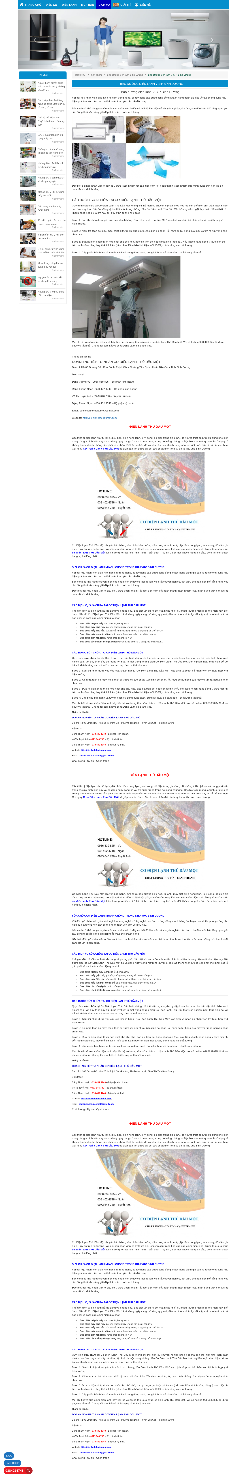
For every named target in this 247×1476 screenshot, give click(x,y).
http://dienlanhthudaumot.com (100, 417)
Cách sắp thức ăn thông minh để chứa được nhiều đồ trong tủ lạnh (51, 104)
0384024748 (14, 1470)
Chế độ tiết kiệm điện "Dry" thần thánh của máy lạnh (51, 121)
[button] (34, 39)
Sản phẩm (96, 74)
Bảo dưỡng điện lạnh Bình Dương (125, 74)
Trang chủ (80, 74)
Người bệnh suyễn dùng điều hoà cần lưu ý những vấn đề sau (51, 86)
